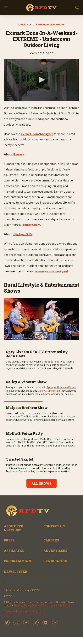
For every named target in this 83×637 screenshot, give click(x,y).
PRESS (9, 540)
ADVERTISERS (55, 550)
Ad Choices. (64, 605)
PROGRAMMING (17, 561)
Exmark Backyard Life (50, 24)
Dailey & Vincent (47, 390)
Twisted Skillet (19, 459)
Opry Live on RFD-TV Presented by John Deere (37, 353)
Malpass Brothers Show (27, 407)
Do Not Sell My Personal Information (24, 611)
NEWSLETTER (15, 571)
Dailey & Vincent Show (26, 381)
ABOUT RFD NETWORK (13, 528)
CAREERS (51, 540)
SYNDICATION (55, 561)
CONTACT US (54, 526)
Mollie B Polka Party (24, 433)
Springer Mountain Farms (61, 387)
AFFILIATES (14, 550)
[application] (41, 80)
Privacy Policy (22, 605)
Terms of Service (41, 605)
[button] (41, 80)
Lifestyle (25, 24)
